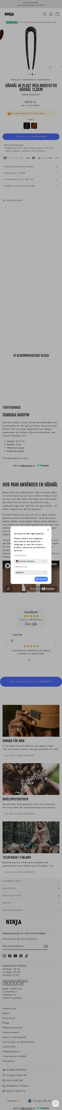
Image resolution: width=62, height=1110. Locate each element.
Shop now (41, 579)
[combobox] (25, 561)
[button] (48, 530)
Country (20, 556)
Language (21, 567)
